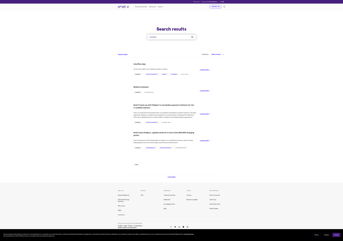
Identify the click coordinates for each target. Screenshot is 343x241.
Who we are (121, 206)
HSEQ (119, 210)
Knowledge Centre (169, 204)
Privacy (130, 226)
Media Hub (167, 199)
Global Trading (213, 208)
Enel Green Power (214, 204)
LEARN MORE (204, 70)
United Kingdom (212, 1)
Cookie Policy (138, 226)
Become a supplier (192, 199)
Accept (336, 235)
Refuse (317, 235)
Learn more (197, 41)
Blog (165, 208)
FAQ (142, 195)
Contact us (121, 215)
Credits (120, 226)
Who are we (196, 1)
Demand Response (123, 195)
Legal (125, 226)
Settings (326, 235)
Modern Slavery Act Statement (127, 227)
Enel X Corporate (214, 195)
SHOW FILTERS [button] (122, 54)
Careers (189, 195)
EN (223, 1)
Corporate (204, 1)
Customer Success (169, 195)
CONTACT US (215, 6)
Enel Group (212, 199)
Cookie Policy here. (189, 234)
